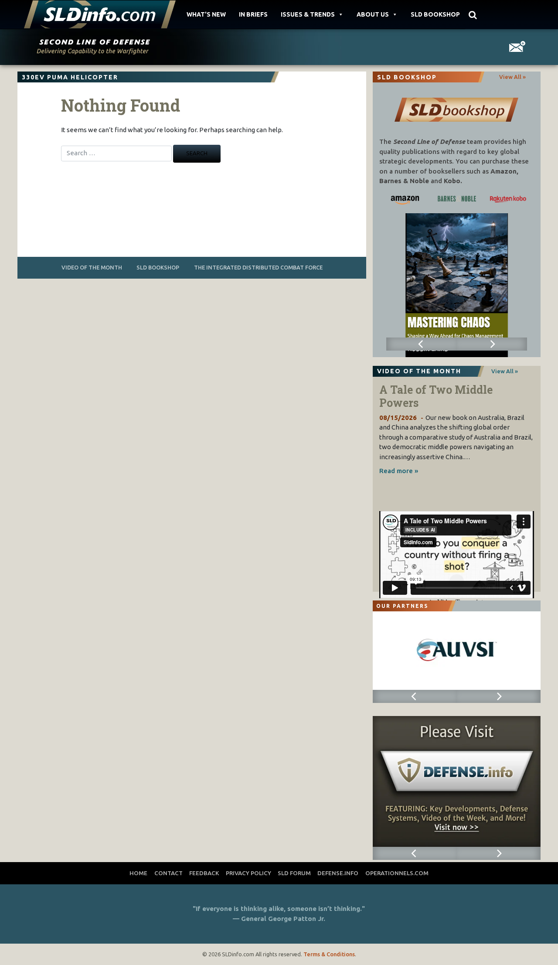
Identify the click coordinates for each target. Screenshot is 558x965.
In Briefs (253, 14)
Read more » (398, 470)
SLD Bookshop (435, 14)
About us (373, 14)
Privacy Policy (248, 873)
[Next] (491, 344)
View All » (512, 77)
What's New (206, 14)
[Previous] (421, 344)
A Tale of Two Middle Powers (436, 396)
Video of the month (91, 267)
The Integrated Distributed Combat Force (258, 267)
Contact (168, 873)
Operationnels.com (397, 873)
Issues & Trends (308, 14)
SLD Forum (294, 873)
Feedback (204, 873)
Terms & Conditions (329, 954)
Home (138, 873)
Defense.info (337, 873)
